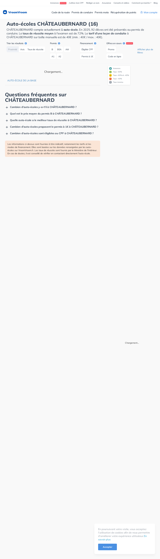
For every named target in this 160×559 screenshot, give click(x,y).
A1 (53, 56)
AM (67, 49)
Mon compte (151, 12)
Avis (22, 49)
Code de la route (61, 12)
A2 (59, 56)
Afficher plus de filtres (145, 51)
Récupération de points (123, 12)
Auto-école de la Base (21, 80)
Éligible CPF (87, 49)
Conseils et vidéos (121, 3)
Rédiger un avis (92, 3)
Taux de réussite (35, 49)
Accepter (107, 547)
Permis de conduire (82, 12)
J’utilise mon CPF (76, 3)
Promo (111, 49)
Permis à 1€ (87, 56)
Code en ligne (114, 56)
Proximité (12, 49)
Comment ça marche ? (141, 3)
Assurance (106, 3)
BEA (59, 49)
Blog (156, 3)
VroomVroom (17, 12)
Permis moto (102, 12)
